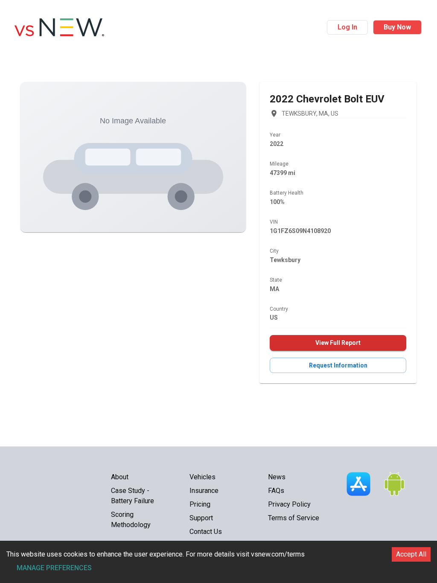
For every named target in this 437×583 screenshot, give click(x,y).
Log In (347, 27)
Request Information (338, 365)
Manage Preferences (54, 568)
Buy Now (397, 27)
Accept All (411, 554)
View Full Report (338, 342)
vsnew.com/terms (278, 554)
